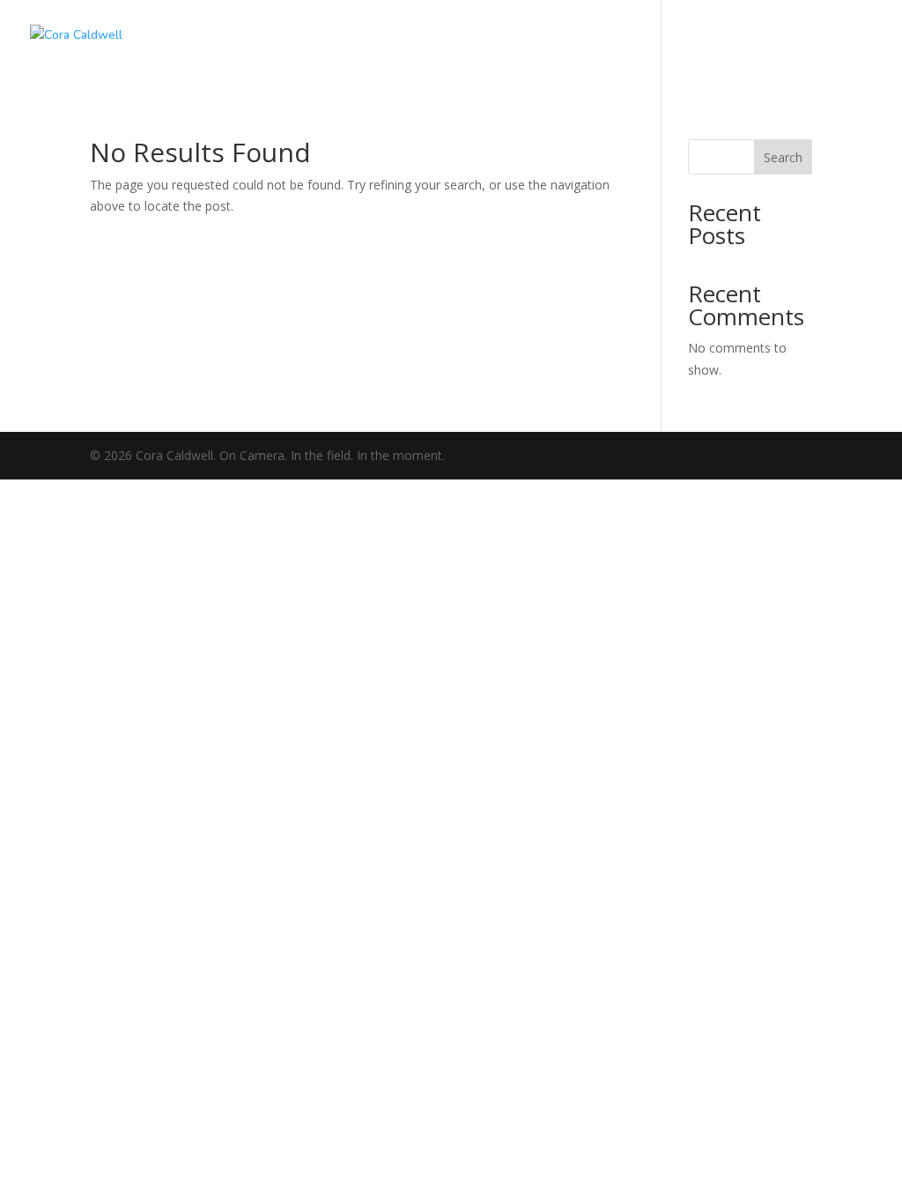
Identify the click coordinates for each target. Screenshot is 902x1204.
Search (783, 157)
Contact (838, 46)
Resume (750, 46)
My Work (558, 46)
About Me (657, 46)
